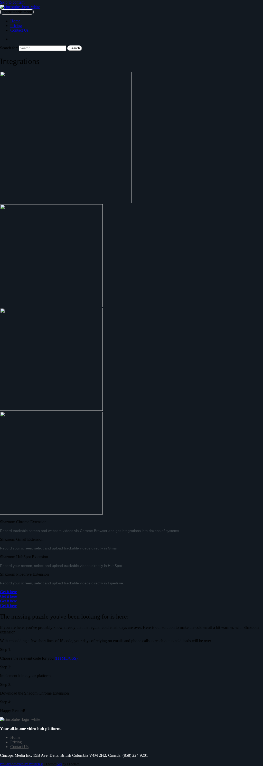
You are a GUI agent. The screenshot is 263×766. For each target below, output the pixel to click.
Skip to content (12, 2)
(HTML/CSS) (66, 658)
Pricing (16, 25)
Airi (59, 764)
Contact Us (19, 30)
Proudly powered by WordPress (21, 764)
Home (15, 21)
